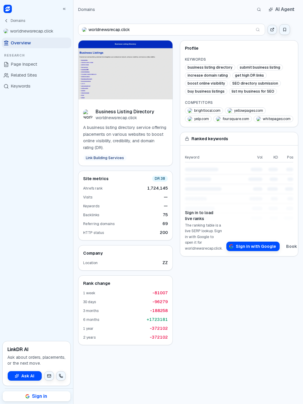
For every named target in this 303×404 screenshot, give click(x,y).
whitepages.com (277, 119)
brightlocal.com (207, 110)
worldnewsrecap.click (116, 117)
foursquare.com (236, 119)
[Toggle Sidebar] (73, 202)
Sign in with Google (256, 246)
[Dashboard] (8, 9)
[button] (49, 376)
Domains (86, 9)
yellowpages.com (248, 110)
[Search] (259, 9)
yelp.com (201, 119)
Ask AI (27, 376)
